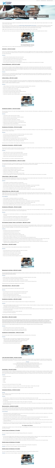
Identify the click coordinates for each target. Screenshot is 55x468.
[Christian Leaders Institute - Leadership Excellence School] (7, 3)
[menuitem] (38, 0)
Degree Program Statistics (50, 0)
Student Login (38, 0)
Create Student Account (43, 0)
